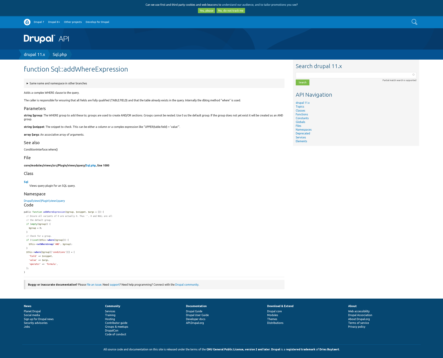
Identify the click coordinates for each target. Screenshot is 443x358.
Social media (32, 315)
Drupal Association (360, 315)
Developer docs (195, 319)
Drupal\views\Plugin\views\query (44, 200)
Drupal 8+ (54, 21)
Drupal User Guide (197, 315)
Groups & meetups (116, 326)
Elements (301, 141)
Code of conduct (115, 334)
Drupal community (186, 284)
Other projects (73, 21)
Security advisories (36, 322)
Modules (272, 315)
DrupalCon (111, 330)
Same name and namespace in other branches (58, 83)
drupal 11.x (34, 54)
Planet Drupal (32, 311)
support (115, 284)
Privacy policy (356, 326)
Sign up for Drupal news (39, 319)
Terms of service (358, 322)
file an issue (94, 284)
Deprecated (303, 133)
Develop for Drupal (97, 21)
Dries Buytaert (329, 349)
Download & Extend (280, 306)
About (352, 306)
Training (110, 315)
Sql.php (60, 54)
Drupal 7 (39, 21)
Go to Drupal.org (27, 22)
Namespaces (304, 129)
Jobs (27, 326)
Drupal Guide (194, 311)
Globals (300, 121)
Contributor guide (116, 322)
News (27, 306)
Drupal (275, 349)
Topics (300, 106)
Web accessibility (359, 311)
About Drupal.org (359, 319)
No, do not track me (230, 10)
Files (298, 125)
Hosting (110, 319)
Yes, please (206, 10)
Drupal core (274, 311)
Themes (272, 319)
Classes (300, 110)
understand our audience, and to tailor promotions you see (259, 4)
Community (112, 306)
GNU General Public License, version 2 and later (238, 349)
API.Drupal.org (195, 322)
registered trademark (300, 349)
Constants (302, 118)
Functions (302, 114)
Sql (26, 181)
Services (301, 137)
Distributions (275, 322)
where (51, 240)
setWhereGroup (45, 244)
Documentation (196, 306)
